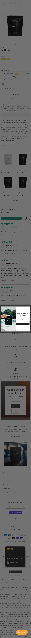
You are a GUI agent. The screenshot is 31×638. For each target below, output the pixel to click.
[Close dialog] (29, 307)
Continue (23, 324)
